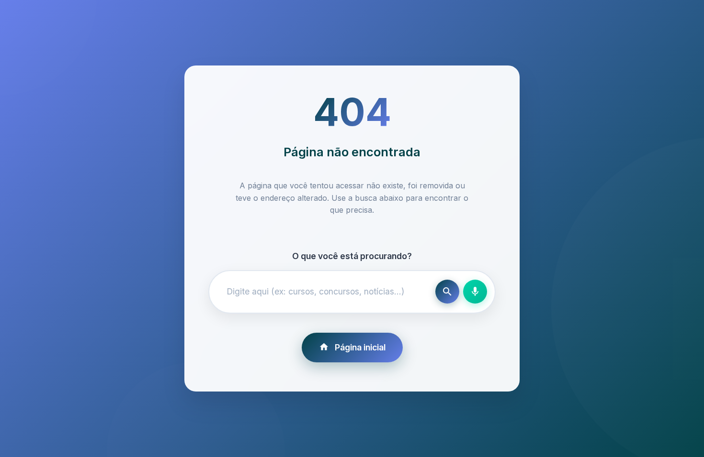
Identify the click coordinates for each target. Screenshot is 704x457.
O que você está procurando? (352, 256)
